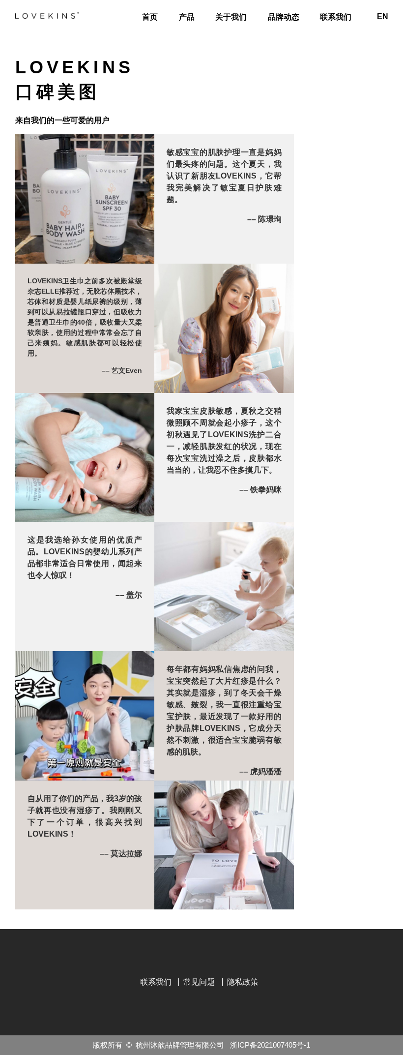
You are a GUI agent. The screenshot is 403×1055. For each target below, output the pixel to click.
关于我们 (231, 17)
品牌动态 (283, 17)
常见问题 (199, 982)
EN (382, 16)
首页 (150, 17)
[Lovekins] (47, 15)
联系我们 (335, 17)
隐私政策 (243, 982)
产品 (187, 17)
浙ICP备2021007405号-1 (270, 1045)
